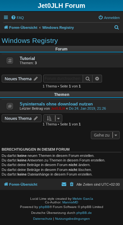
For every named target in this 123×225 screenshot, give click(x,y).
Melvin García (82, 198)
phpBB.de (84, 213)
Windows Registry (30, 40)
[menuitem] (17, 18)
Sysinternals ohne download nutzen (56, 104)
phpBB (44, 207)
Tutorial (27, 58)
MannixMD (70, 202)
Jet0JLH (58, 108)
